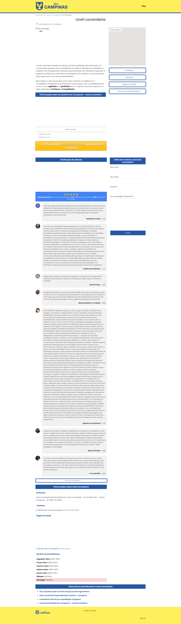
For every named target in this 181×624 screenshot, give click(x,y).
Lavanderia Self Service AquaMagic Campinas (60, 599)
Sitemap (143, 618)
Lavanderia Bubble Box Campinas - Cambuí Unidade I (63, 603)
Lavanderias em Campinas (49, 24)
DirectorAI (93, 611)
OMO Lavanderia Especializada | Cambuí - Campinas (63, 595)
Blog (144, 6)
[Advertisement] (70, 49)
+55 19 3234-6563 (71, 510)
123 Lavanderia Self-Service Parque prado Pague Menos (64, 591)
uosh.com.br (65, 548)
